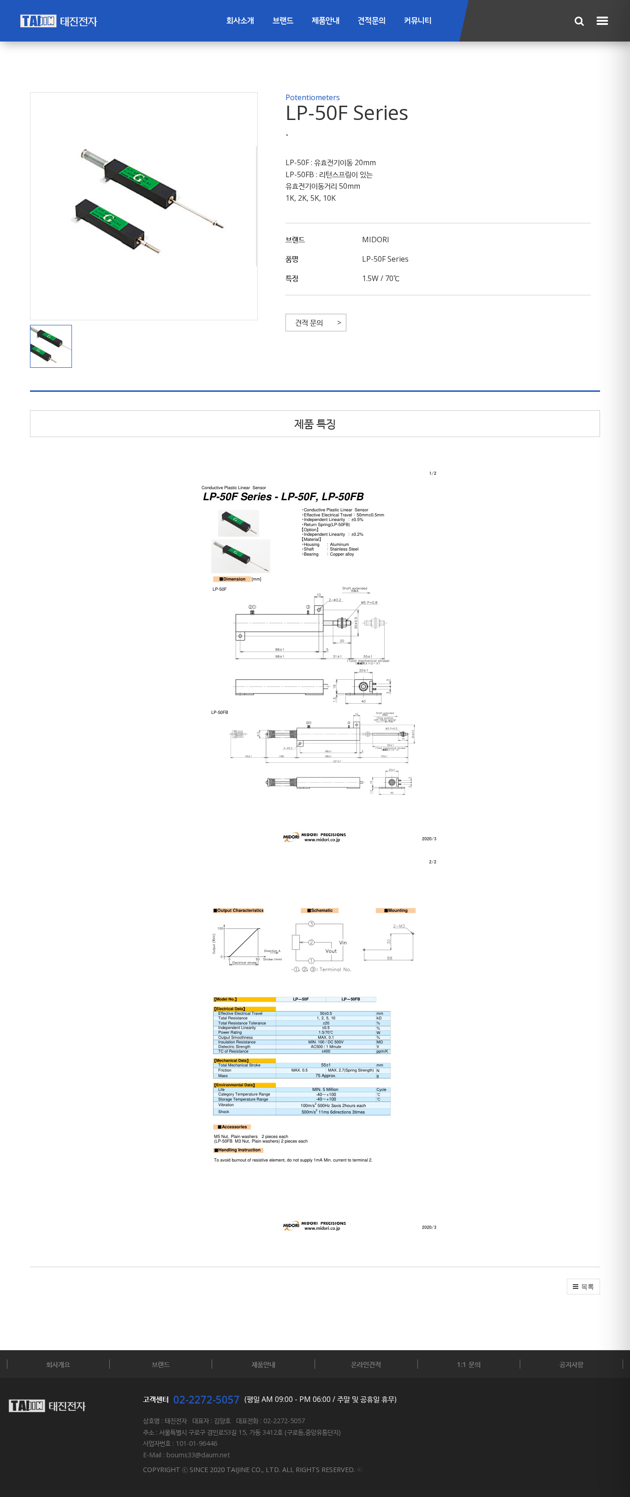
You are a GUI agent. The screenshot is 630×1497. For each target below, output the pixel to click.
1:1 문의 (469, 1364)
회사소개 (240, 21)
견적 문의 (309, 322)
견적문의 (372, 21)
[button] (53, 346)
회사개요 (58, 1364)
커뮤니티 (418, 21)
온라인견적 (366, 1364)
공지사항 (571, 1364)
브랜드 (283, 21)
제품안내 (325, 21)
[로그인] (360, 1469)
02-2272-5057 (206, 1399)
